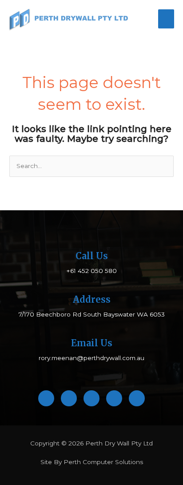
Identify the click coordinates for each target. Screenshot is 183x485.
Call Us (92, 255)
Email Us (91, 343)
